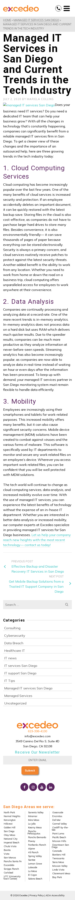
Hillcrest (7, 823)
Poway (31, 841)
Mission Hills (59, 841)
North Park (9, 812)
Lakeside (32, 867)
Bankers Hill (58, 854)
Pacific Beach (59, 837)
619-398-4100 (58, 8)
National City (10, 838)
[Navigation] (66, 8)
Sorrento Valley (36, 812)
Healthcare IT (14, 650)
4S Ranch (33, 852)
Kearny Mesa (35, 827)
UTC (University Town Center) (12, 877)
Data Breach (13, 643)
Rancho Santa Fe (12, 861)
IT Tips (9, 681)
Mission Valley (60, 865)
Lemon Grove (35, 863)
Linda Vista (58, 869)
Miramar (32, 816)
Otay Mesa (9, 835)
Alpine (31, 848)
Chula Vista (9, 846)
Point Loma (58, 833)
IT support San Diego (20, 673)
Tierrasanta (58, 858)
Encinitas (57, 816)
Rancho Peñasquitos (34, 832)
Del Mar (56, 820)
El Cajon (32, 874)
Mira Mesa (33, 820)
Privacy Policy (36, 895)
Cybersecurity (14, 635)
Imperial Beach (11, 842)
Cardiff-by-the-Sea (60, 828)
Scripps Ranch (11, 868)
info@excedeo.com (38, 736)
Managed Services (18, 696)
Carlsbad (8, 872)
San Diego (8, 831)
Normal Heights (11, 816)
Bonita (7, 850)
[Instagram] (33, 787)
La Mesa (32, 871)
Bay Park (57, 877)
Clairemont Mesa (61, 873)
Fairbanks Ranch (37, 844)
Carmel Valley (59, 823)
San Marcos (9, 857)
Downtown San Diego (60, 846)
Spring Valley (35, 856)
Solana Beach (35, 878)
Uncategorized (15, 703)
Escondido (8, 865)
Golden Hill (9, 827)
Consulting (12, 628)
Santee (31, 859)
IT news (10, 658)
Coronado (57, 850)
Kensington (9, 820)
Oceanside (57, 812)
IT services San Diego (20, 666)
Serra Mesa (58, 862)
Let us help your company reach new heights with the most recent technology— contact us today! (37, 540)
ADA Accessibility (55, 895)
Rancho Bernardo (37, 837)
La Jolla (32, 823)
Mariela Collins (40, 99)
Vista (6, 853)
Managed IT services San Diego (28, 688)
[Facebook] (24, 787)
